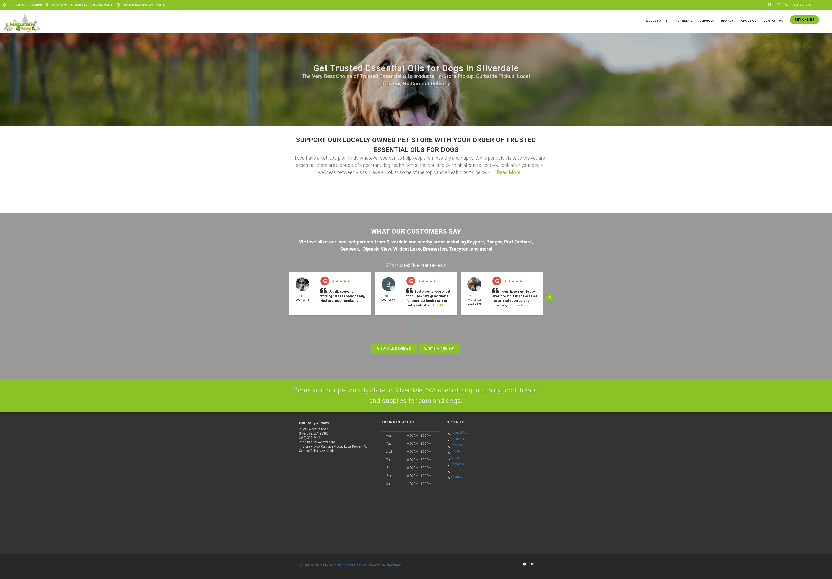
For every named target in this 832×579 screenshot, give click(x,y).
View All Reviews (394, 349)
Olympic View (376, 249)
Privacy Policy (332, 565)
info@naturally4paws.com (317, 442)
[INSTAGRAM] (778, 5)
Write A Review (439, 349)
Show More (439, 305)
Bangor (494, 242)
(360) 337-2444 (309, 438)
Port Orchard (518, 242)
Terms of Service (355, 565)
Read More (508, 172)
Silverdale (397, 242)
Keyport (475, 242)
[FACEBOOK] (769, 5)
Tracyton (458, 249)
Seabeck (349, 249)
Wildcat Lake (407, 249)
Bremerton (435, 249)
